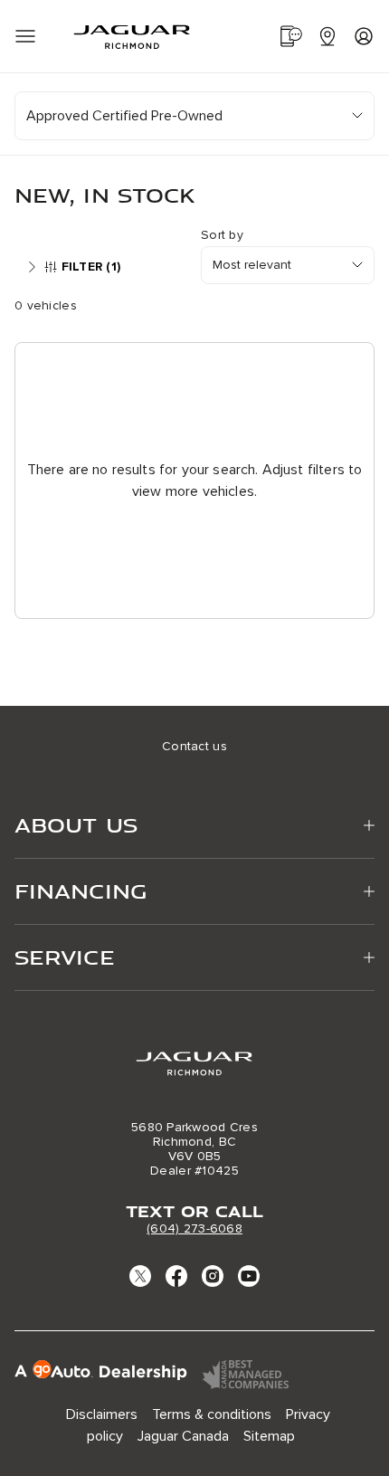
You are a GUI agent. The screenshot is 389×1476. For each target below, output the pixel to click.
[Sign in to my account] (364, 36)
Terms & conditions (211, 1414)
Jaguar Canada (183, 1436)
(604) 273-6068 (194, 1228)
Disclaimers (102, 1414)
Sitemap (269, 1436)
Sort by (222, 235)
